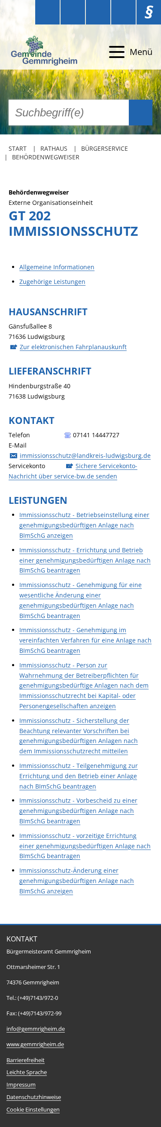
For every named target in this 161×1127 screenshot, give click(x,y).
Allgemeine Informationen (56, 267)
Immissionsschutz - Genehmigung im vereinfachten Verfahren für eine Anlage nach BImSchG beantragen (85, 640)
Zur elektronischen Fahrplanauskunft (73, 347)
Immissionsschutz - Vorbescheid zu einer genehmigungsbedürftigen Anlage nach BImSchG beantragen (78, 810)
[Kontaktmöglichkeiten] (98, 12)
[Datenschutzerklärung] (123, 12)
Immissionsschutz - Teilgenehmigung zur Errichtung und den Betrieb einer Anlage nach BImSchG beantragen (78, 775)
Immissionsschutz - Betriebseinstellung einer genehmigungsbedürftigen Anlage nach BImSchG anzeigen (84, 525)
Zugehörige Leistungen (52, 281)
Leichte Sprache (26, 1072)
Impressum (21, 1084)
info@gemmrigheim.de (35, 1029)
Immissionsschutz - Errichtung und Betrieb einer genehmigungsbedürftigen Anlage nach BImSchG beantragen (85, 560)
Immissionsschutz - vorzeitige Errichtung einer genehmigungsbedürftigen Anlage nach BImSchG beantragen (85, 846)
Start (18, 148)
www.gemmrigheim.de (35, 1044)
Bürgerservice (104, 148)
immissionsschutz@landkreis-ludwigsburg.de (85, 455)
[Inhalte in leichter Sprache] (47, 12)
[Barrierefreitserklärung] (73, 12)
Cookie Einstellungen (33, 1109)
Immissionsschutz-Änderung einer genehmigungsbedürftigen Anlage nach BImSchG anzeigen (76, 880)
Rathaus (53, 148)
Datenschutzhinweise (33, 1097)
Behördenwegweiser (45, 157)
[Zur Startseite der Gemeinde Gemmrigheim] (45, 52)
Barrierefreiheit (25, 1060)
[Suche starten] (140, 112)
